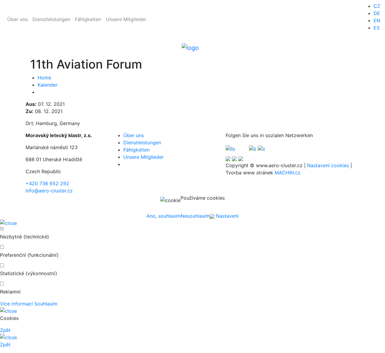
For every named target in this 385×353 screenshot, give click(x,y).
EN (377, 20)
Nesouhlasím (195, 216)
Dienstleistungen (51, 19)
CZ (377, 6)
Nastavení (226, 216)
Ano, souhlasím (163, 216)
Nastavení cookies (328, 165)
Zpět (5, 330)
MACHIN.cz (287, 173)
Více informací (16, 304)
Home (44, 78)
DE (377, 13)
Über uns (17, 19)
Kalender (47, 85)
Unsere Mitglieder (126, 19)
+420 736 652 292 (47, 183)
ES (377, 28)
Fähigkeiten (88, 19)
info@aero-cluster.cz (49, 191)
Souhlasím (45, 304)
